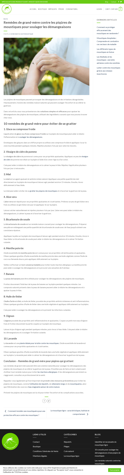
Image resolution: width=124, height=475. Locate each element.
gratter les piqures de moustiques (43, 191)
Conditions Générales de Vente (45, 451)
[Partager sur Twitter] (49, 401)
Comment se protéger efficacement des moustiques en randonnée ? (108, 30)
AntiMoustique (27, 34)
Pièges (61, 9)
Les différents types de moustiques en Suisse (106, 50)
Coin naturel (72, 9)
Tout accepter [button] (115, 470)
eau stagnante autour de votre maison (44, 387)
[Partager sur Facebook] (44, 401)
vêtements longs (58, 384)
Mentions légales (40, 456)
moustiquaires (76, 384)
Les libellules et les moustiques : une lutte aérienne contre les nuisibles (108, 60)
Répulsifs (52, 9)
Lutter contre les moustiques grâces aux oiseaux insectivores (108, 71)
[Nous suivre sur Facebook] (118, 2)
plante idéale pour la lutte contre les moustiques (39, 343)
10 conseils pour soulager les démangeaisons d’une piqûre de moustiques (107, 452)
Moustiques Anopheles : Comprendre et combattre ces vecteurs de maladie (108, 41)
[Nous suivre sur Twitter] (121, 2)
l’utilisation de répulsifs (38, 384)
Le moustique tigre (71, 456)
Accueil (33, 9)
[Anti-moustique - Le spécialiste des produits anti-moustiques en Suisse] (14, 9)
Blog (106, 2)
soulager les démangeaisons (30, 137)
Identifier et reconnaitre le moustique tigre (105, 443)
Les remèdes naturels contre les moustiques (108, 462)
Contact (113, 2)
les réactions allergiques (47, 372)
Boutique (42, 9)
